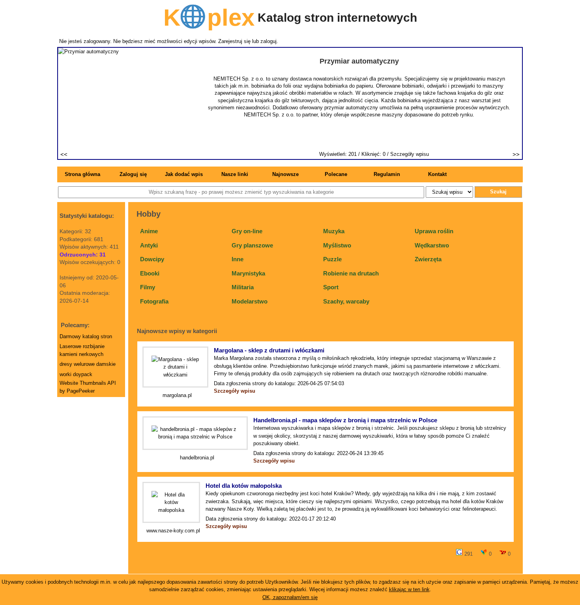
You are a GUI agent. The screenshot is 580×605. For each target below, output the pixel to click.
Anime (149, 231)
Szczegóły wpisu (409, 154)
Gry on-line (247, 231)
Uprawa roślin (434, 231)
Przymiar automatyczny (359, 61)
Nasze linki (234, 174)
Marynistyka (248, 273)
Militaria (243, 287)
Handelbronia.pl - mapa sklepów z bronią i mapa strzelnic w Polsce (345, 420)
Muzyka (333, 231)
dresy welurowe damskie (88, 364)
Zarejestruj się (234, 41)
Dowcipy (152, 259)
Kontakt (437, 174)
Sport (331, 287)
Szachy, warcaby (346, 301)
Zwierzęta (428, 259)
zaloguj (268, 41)
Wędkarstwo (432, 245)
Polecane (336, 174)
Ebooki (149, 273)
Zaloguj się (133, 174)
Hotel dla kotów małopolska (244, 485)
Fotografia (154, 301)
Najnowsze (285, 174)
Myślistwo (337, 245)
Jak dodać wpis (184, 174)
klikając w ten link (409, 589)
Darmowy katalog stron (86, 336)
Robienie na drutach (351, 273)
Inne (237, 259)
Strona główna (82, 174)
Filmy (147, 287)
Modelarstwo (250, 301)
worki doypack (76, 374)
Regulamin (387, 174)
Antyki (149, 245)
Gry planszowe (252, 245)
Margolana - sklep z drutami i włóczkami (269, 350)
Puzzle (332, 259)
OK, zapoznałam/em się (290, 597)
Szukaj (498, 192)
